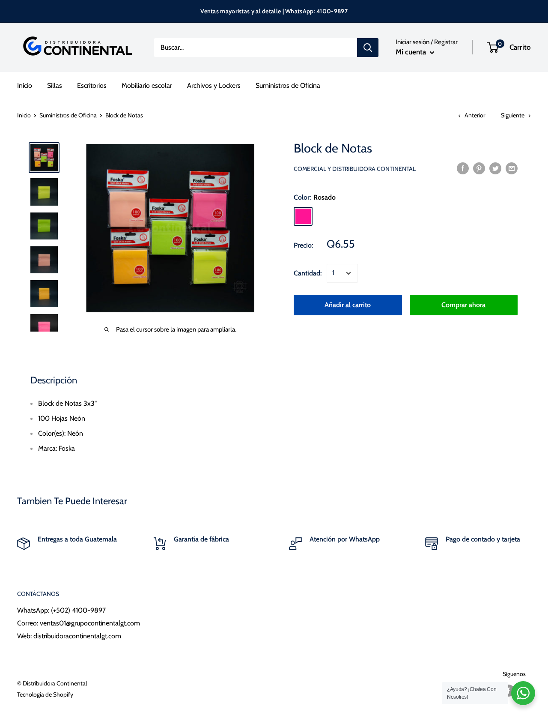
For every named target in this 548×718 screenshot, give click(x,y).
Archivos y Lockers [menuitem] (214, 85)
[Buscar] (367, 47)
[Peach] (392, 216)
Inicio (24, 115)
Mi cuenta (412, 52)
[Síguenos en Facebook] (509, 691)
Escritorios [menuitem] (92, 85)
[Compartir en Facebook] (463, 168)
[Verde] (325, 216)
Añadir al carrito (348, 305)
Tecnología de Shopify (45, 694)
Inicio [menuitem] (24, 85)
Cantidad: (308, 273)
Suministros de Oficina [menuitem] (288, 85)
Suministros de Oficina (68, 115)
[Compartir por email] (512, 168)
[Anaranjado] (370, 216)
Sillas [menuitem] (54, 85)
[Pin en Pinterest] (479, 168)
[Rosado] (303, 216)
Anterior (475, 115)
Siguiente (512, 115)
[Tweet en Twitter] (495, 168)
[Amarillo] (347, 216)
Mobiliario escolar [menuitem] (147, 85)
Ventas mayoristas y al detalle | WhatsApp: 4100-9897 (274, 11)
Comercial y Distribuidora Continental (355, 169)
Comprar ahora (463, 305)
